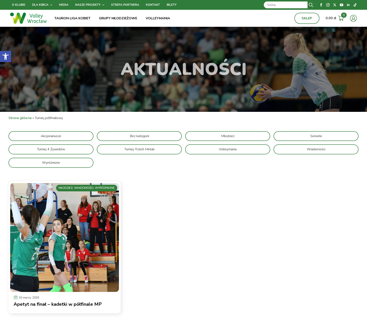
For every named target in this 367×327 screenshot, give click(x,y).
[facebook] (321, 4)
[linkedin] (348, 4)
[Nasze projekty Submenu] (104, 5)
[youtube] (341, 4)
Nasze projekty (87, 5)
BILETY (171, 5)
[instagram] (328, 4)
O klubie (18, 5)
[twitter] (334, 4)
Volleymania (158, 18)
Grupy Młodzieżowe (118, 18)
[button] (5, 56)
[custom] (355, 4)
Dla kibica (40, 5)
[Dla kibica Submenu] (52, 5)
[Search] (311, 4)
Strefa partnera (125, 5)
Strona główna (20, 118)
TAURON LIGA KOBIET (72, 18)
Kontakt (153, 5)
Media (63, 5)
